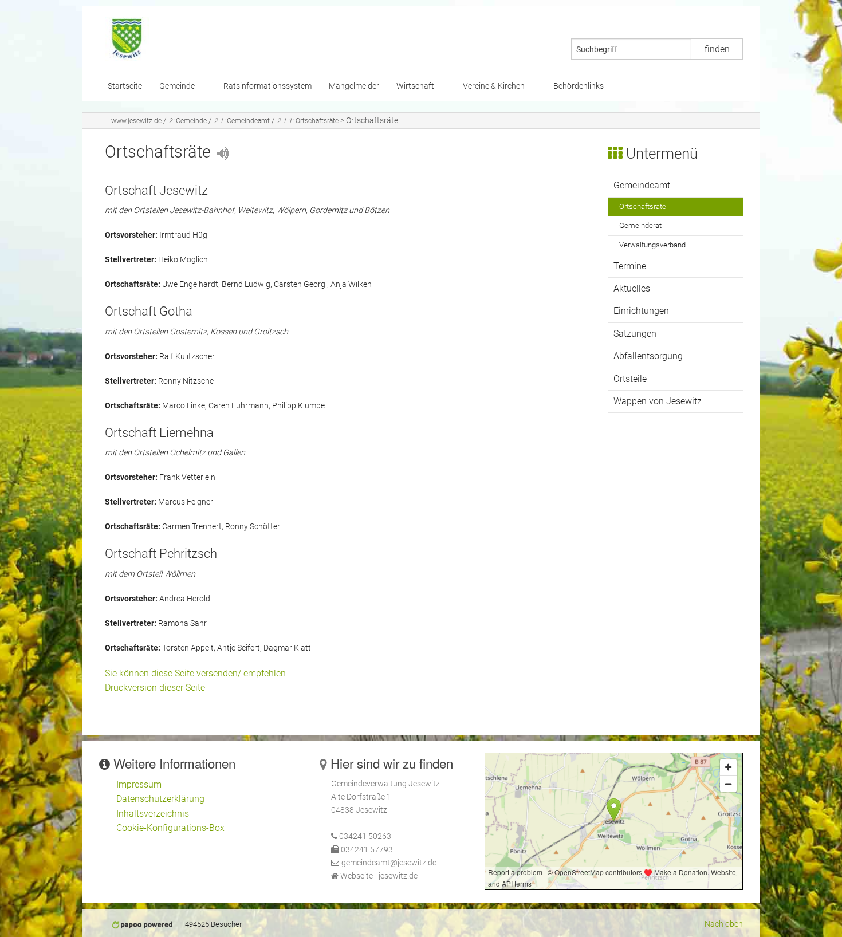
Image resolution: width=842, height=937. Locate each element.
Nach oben (724, 924)
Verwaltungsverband (652, 245)
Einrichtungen (641, 310)
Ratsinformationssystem (267, 86)
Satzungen (634, 333)
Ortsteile (630, 378)
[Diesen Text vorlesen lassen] (222, 152)
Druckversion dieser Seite (155, 687)
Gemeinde (177, 86)
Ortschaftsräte (308, 121)
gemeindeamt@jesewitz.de (388, 863)
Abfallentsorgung (648, 356)
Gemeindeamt (242, 121)
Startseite (125, 86)
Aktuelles (631, 288)
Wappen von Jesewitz (657, 401)
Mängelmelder (354, 86)
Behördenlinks (578, 86)
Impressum (139, 784)
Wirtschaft (415, 86)
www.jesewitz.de (136, 121)
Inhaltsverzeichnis (152, 813)
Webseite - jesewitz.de (379, 876)
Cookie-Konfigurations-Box (170, 827)
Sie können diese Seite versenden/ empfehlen (195, 673)
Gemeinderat (640, 225)
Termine (629, 266)
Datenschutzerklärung (160, 798)
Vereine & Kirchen (494, 86)
